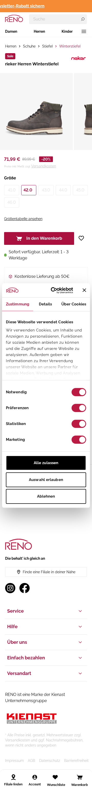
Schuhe (29, 46)
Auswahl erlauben (46, 479)
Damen (11, 31)
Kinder (67, 31)
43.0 (46, 190)
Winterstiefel (69, 46)
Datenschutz (49, 761)
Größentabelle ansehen (23, 219)
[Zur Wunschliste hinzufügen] (83, 238)
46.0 (11, 202)
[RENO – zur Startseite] (14, 18)
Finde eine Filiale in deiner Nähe (49, 572)
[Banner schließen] (84, 290)
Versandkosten (43, 166)
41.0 (12, 190)
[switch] (79, 408)
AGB (31, 761)
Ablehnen (46, 496)
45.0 (80, 190)
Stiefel (47, 46)
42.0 (28, 190)
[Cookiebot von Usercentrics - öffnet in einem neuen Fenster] (54, 290)
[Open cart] (79, 777)
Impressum (14, 761)
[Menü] (84, 31)
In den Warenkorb (44, 238)
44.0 (63, 190)
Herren (39, 31)
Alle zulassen (46, 463)
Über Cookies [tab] (73, 304)
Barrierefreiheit (76, 761)
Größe (10, 178)
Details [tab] (45, 304)
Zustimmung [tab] (17, 304)
